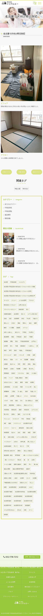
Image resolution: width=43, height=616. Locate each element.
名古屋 (6, 282)
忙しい (32, 483)
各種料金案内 (7, 314)
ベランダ (21, 355)
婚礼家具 (21, 428)
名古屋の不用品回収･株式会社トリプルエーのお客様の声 (19, 296)
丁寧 (27, 446)
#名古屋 (17, 189)
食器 (29, 433)
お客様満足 (7, 387)
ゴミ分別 (15, 387)
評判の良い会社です (9, 451)
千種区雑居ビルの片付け (10, 483)
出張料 (22, 478)
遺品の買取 (7, 469)
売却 (5, 351)
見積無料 (27, 506)
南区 (34, 419)
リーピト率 (28, 387)
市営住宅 (26, 410)
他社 (16, 401)
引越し (21, 351)
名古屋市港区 (7, 501)
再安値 (28, 419)
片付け (13, 323)
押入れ (6, 360)
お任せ (16, 442)
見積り (13, 414)
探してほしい (31, 442)
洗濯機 (26, 360)
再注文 (19, 460)
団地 (29, 364)
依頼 (24, 433)
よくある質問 (22, 300)
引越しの (19, 396)
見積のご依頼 (7, 478)
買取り (19, 451)
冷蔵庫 (6, 364)
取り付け (6, 414)
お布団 (6, 346)
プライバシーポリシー (10, 310)
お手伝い (34, 341)
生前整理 (16, 319)
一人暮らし (31, 346)
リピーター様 (26, 414)
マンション (7, 419)
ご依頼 (24, 369)
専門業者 (17, 455)
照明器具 (6, 373)
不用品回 (19, 337)
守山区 (28, 319)
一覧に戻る (21, 172)
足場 (5, 319)
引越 (16, 346)
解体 (5, 328)
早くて (16, 446)
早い (30, 465)
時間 (5, 487)
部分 (16, 341)
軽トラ (23, 314)
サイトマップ (32, 596)
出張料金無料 (7, 446)
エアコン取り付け (32, 314)
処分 (30, 323)
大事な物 (22, 442)
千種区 (31, 337)
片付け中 (33, 437)
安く (21, 401)
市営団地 (6, 410)
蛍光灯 (13, 373)
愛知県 (6, 369)
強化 (27, 373)
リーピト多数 (7, 465)
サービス (6, 300)
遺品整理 (7, 215)
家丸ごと (6, 323)
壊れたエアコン (28, 405)
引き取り (31, 332)
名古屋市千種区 (8, 492)
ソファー (6, 428)
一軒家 (28, 355)
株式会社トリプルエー (10, 305)
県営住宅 (13, 410)
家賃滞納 (11, 405)
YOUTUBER (33, 396)
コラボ (6, 401)
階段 (19, 323)
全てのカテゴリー (10, 204)
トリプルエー (7, 442)
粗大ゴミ (17, 332)
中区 (22, 419)
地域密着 (6, 433)
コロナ (31, 487)
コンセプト (22, 282)
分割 (25, 510)
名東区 (32, 382)
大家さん (19, 405)
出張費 (34, 478)
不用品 (24, 332)
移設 (12, 337)
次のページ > (36, 172)
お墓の (12, 369)
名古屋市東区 (7, 496)
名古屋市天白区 (18, 506)
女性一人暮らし (8, 332)
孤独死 (18, 328)
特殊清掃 (21, 310)
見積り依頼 (11, 437)
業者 (15, 351)
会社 (19, 433)
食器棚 (6, 341)
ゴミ (16, 360)
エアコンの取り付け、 (23, 437)
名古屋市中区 (7, 506)
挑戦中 (28, 469)
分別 (5, 378)
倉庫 (34, 355)
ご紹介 (16, 478)
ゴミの (26, 396)
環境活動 (7, 218)
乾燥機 (18, 369)
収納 (11, 360)
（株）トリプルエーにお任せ (30, 455)
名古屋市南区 (17, 501)
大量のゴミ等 (7, 474)
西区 (26, 378)
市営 (19, 364)
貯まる (19, 510)
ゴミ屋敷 (11, 328)
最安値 (32, 360)
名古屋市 (16, 314)
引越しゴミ (33, 392)
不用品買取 (8, 211)
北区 (10, 319)
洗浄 (15, 355)
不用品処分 (28, 351)
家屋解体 (6, 392)
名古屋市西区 (12, 487)
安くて (22, 446)
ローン (31, 510)
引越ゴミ (35, 319)
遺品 (16, 382)
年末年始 (32, 474)
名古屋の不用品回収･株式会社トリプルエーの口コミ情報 (19, 287)
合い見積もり (29, 401)
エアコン (25, 328)
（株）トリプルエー (9, 460)
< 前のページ (6, 172)
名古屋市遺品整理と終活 (20, 474)
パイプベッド (17, 423)
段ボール (12, 364)
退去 (34, 364)
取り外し (31, 369)
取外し (24, 323)
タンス (28, 478)
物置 (35, 323)
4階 (5, 423)
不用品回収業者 (24, 341)
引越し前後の (19, 378)
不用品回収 (8, 208)
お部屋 (12, 396)
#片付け (25, 189)
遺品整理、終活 (8, 455)
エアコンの (35, 410)
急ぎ (25, 337)
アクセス (31, 300)
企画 (11, 401)
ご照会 (13, 392)
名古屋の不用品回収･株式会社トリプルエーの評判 (17, 291)
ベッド (11, 378)
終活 (23, 319)
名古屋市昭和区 (18, 496)
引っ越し (20, 392)
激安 (26, 392)
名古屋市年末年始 (20, 492)
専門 (10, 351)
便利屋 (6, 515)
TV (21, 360)
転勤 (26, 382)
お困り (33, 460)
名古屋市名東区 (31, 492)
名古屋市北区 (22, 487)
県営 (24, 364)
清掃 (34, 433)
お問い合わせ (22, 305)
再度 (21, 387)
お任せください (8, 382)
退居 (20, 410)
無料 (19, 414)
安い (27, 310)
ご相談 (6, 396)
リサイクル (21, 373)
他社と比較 (29, 428)
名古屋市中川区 (28, 501)
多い (11, 346)
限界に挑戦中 (17, 465)
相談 (9, 423)
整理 (21, 382)
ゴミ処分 (34, 373)
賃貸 (36, 401)
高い (35, 387)
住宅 (5, 405)
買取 (11, 341)
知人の (13, 433)
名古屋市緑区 (28, 496)
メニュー (13, 300)
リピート (13, 428)
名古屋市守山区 (27, 423)
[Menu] (39, 3)
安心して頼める (28, 451)
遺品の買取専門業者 (18, 469)
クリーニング (7, 355)
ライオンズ (16, 419)
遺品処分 (22, 346)
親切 (25, 465)
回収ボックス (23, 483)
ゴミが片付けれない (9, 510)
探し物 (36, 465)
